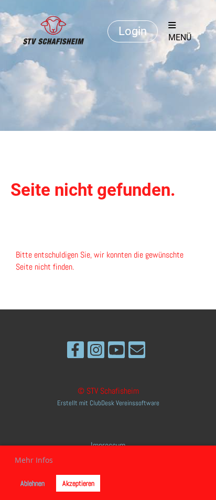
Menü (179, 37)
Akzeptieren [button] (78, 483)
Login (132, 31)
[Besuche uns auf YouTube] (116, 352)
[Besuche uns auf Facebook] (75, 352)
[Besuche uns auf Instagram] (96, 352)
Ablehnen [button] (32, 483)
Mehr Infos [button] (34, 460)
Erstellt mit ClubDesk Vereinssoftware (108, 402)
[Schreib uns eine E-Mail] (136, 352)
